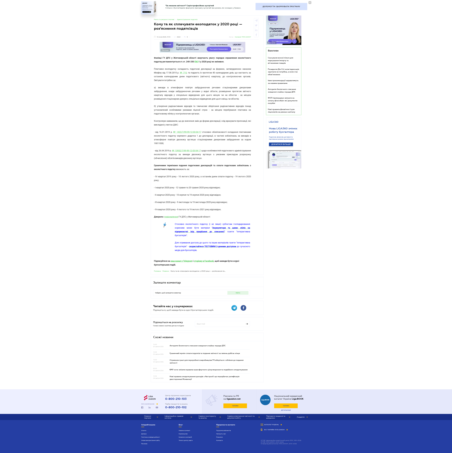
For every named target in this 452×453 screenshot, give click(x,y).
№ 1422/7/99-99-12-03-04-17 (187, 132)
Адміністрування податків (187, 19)
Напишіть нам (221, 434)
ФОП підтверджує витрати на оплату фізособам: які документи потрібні (282, 100)
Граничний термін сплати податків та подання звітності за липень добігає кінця (205, 353)
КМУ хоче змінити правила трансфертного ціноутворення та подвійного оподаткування (209, 369)
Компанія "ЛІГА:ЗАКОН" (243, 37)
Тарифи (235, 406)
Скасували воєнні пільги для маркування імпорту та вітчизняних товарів (280, 60)
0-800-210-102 (176, 407)
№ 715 (183, 72)
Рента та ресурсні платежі (164, 19)
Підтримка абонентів (223, 430)
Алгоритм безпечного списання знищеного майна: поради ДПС (198, 345)
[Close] (310, 2)
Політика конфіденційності (150, 437)
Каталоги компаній (185, 437)
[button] (151, 417)
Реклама (144, 444)
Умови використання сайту (150, 440)
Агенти (143, 430)
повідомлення (171, 216)
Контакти (219, 440)
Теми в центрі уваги (186, 440)
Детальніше (286, 410)
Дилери (144, 434)
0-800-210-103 (176, 398)
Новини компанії (184, 430)
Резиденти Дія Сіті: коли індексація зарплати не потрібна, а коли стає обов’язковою (283, 71)
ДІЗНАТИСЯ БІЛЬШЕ (281, 144)
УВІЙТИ (238, 293)
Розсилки (219, 437)
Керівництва (183, 434)
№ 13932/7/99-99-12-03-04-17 (186, 150)
